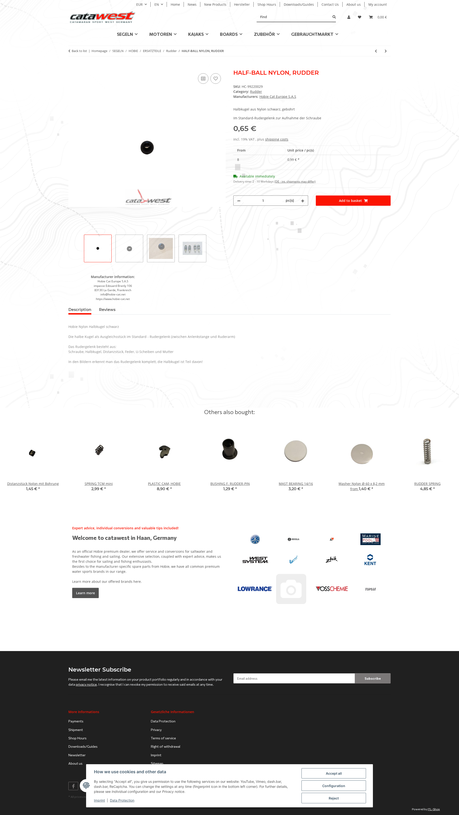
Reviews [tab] (107, 309)
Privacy (156, 730)
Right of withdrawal (165, 746)
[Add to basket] (72, 66)
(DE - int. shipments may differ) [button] (295, 181)
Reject (334, 798)
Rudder (256, 91)
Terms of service (163, 738)
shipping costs (276, 139)
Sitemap (157, 763)
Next (447, 460)
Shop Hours (266, 4)
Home (175, 4)
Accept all (334, 773)
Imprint (99, 800)
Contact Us (330, 4)
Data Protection (122, 800)
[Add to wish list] (215, 78)
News (192, 4)
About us (353, 4)
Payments (75, 721)
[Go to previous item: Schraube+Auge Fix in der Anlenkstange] (376, 51)
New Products (215, 4)
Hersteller (242, 4)
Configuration (333, 786)
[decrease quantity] (239, 200)
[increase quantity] (302, 200)
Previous (12, 460)
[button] (349, 17)
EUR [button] (139, 4)
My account (377, 4)
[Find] (334, 17)
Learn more (85, 593)
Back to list (79, 51)
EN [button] (156, 4)
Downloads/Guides (299, 4)
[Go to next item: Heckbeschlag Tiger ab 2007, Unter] (386, 51)
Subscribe (373, 678)
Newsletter (77, 755)
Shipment (75, 730)
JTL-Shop (434, 809)
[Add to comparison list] (203, 78)
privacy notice (86, 684)
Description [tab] (79, 309)
